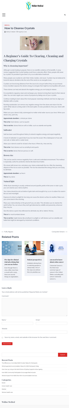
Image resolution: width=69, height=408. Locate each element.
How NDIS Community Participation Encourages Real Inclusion (19, 372)
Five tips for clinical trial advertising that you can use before (11, 262)
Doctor (3, 382)
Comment (5, 296)
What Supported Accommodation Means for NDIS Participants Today (20, 366)
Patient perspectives (34, 260)
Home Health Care (7, 386)
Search (62, 355)
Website (4, 329)
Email (38, 320)
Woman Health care (7, 392)
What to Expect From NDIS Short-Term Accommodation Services (19, 375)
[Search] (65, 15)
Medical (7, 25)
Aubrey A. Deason (11, 31)
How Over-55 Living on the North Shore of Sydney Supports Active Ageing (22, 369)
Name (4, 320)
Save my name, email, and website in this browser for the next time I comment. (30, 337)
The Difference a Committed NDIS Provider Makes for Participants (19, 363)
